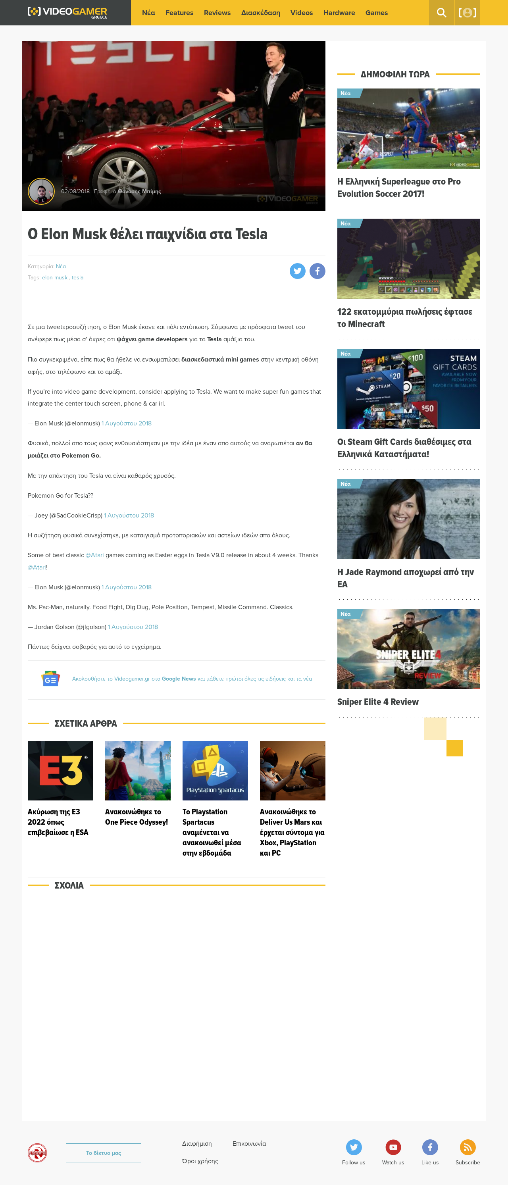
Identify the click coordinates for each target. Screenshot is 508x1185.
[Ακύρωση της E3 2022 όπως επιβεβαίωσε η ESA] (60, 799)
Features (179, 13)
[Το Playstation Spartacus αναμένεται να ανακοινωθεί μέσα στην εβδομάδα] (215, 799)
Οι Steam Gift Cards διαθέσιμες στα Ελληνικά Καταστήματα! (404, 448)
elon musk (55, 277)
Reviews (217, 13)
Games (377, 13)
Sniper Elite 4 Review (378, 701)
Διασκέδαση (260, 13)
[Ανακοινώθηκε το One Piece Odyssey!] (138, 799)
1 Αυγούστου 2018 (127, 423)
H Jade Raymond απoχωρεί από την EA (405, 578)
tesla (77, 277)
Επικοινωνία (249, 1143)
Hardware (339, 13)
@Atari (95, 554)
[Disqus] (176, 1011)
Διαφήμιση (197, 1143)
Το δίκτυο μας (103, 1153)
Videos (302, 13)
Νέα (148, 13)
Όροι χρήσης (200, 1160)
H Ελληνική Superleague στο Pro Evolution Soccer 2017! (399, 187)
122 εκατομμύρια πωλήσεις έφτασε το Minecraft (404, 317)
